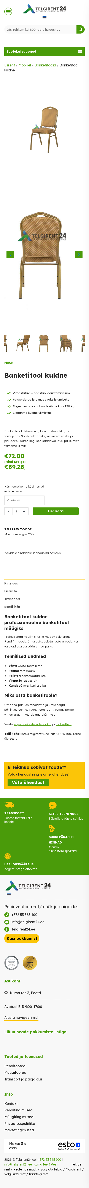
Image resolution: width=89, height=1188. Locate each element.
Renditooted (14, 1066)
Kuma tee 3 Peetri (46, 1164)
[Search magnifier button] (80, 29)
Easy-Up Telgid (51, 1169)
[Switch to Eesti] (44, 17)
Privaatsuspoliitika (19, 1123)
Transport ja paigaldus (23, 1079)
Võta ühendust (28, 782)
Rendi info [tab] (12, 606)
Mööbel (25, 65)
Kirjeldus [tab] (11, 583)
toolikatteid (64, 724)
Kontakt (11, 1103)
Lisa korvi (56, 511)
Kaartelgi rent (38, 1174)
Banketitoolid (45, 65)
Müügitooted (15, 1072)
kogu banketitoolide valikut (32, 724)
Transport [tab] (12, 599)
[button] (44, 51)
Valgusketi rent (14, 1174)
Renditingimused (18, 1110)
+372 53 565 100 (49, 1160)
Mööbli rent (73, 1169)
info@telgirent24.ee (18, 1164)
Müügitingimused (18, 1117)
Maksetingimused (19, 1130)
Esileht (9, 65)
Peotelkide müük (25, 1169)
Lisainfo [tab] (10, 591)
